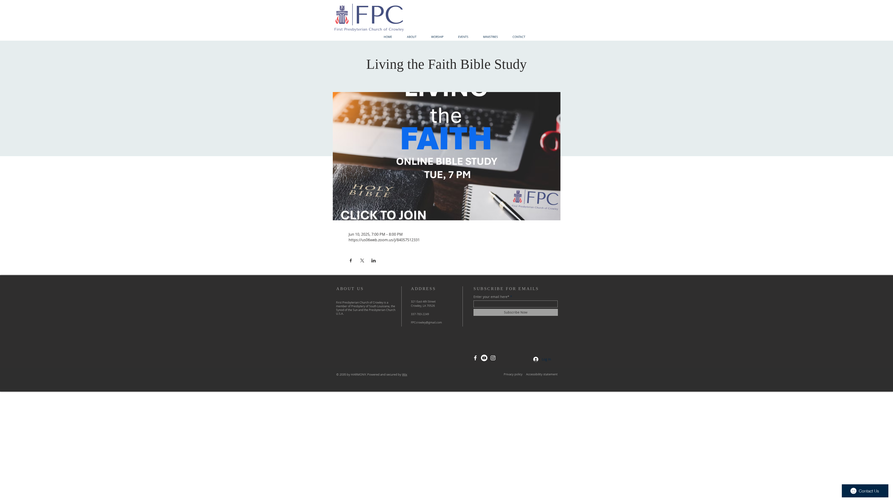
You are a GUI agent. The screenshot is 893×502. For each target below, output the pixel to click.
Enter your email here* (491, 296)
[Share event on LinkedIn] (373, 260)
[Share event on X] (362, 260)
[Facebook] (475, 358)
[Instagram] (493, 358)
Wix (404, 374)
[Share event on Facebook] (351, 260)
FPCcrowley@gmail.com (426, 322)
